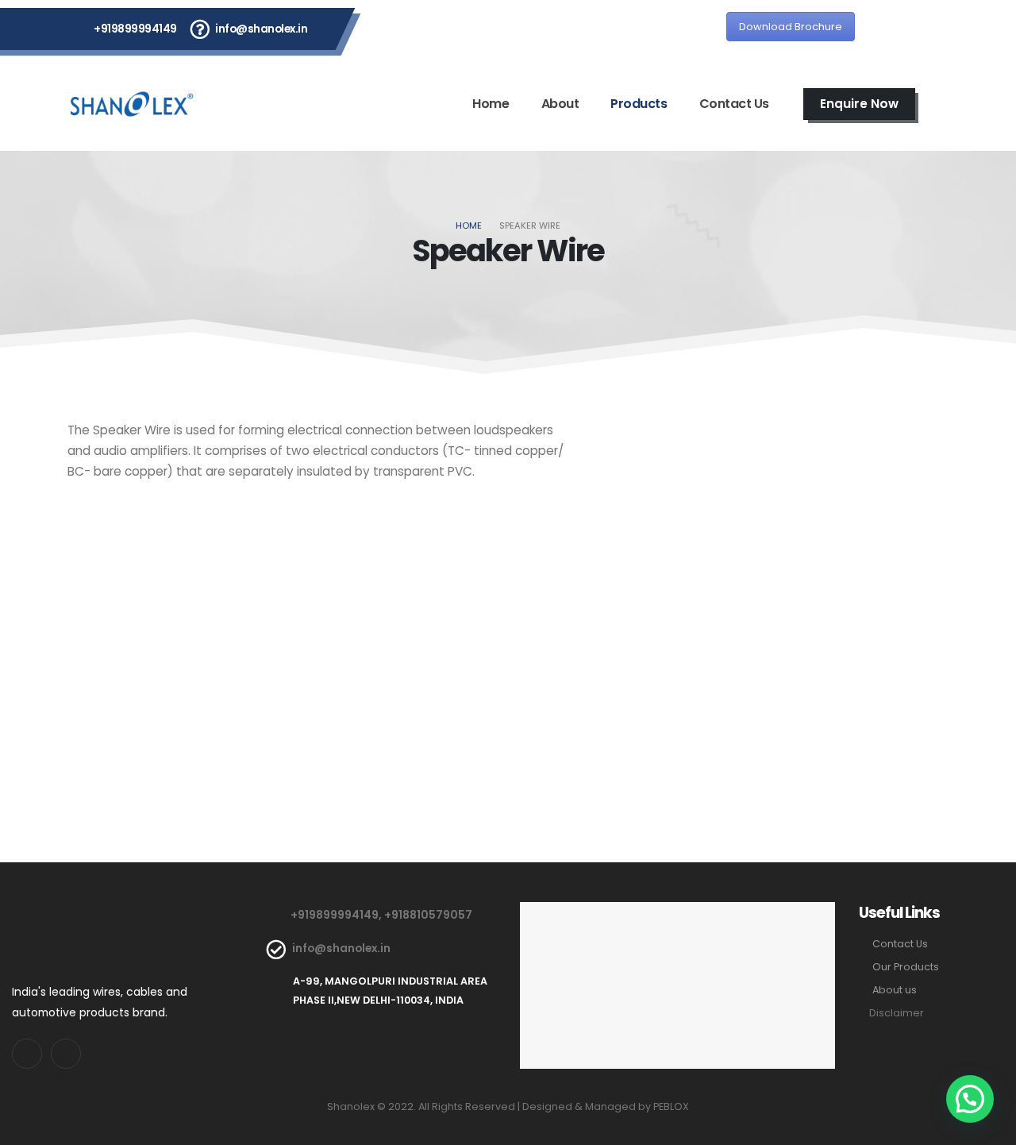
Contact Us (734, 103)
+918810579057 (428, 915)
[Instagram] (929, 29)
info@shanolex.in (261, 29)
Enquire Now (859, 103)
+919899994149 (135, 29)
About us (894, 990)
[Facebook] (886, 29)
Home (490, 103)
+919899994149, (337, 915)
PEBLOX (671, 1106)
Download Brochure (790, 26)
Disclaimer (896, 1013)
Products (638, 103)
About (560, 103)
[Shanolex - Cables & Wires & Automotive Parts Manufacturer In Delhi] (131, 104)
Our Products (905, 966)
